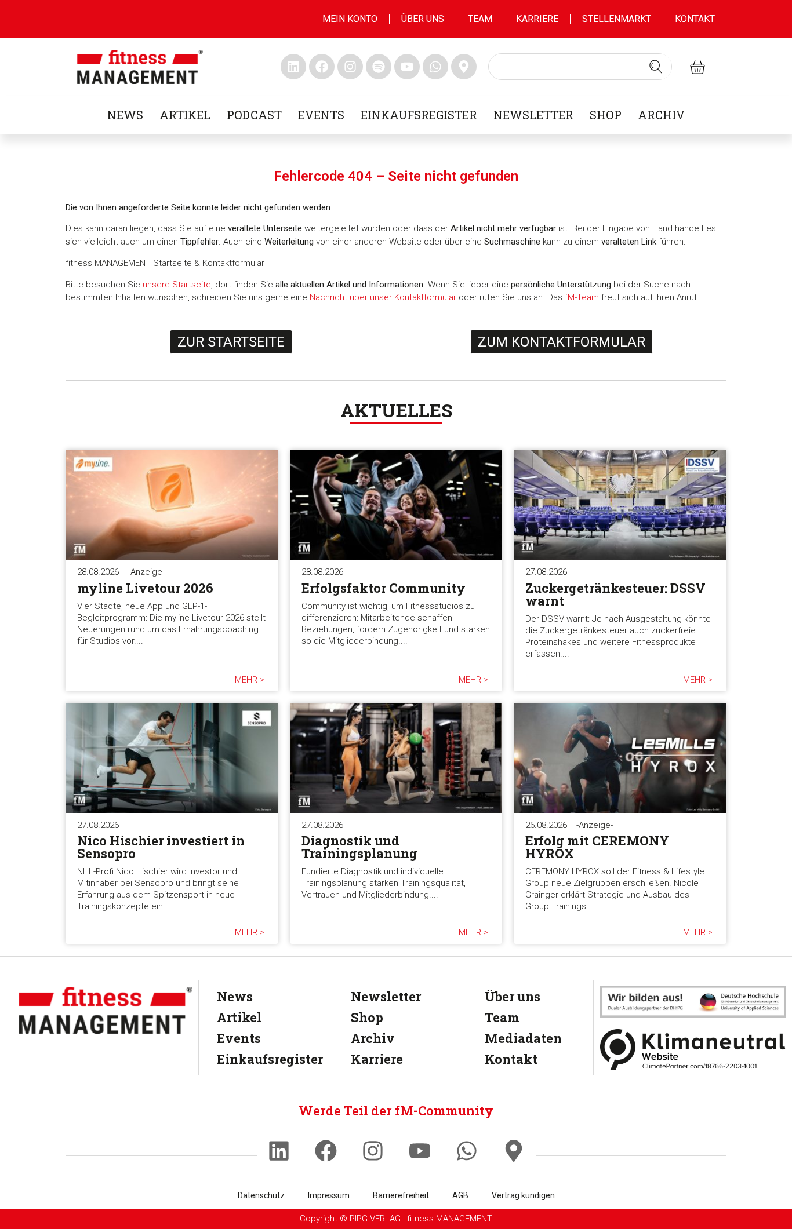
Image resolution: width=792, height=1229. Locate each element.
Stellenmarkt (616, 18)
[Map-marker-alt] (514, 1151)
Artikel (184, 114)
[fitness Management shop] (697, 66)
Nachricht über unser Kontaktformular (383, 297)
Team (480, 18)
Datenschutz (261, 1195)
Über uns (422, 18)
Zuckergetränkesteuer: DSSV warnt (615, 594)
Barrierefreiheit (401, 1195)
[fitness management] (140, 67)
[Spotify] (378, 66)
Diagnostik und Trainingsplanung (359, 847)
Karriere (537, 18)
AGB (460, 1195)
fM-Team (582, 297)
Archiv (661, 114)
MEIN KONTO (349, 18)
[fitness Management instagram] (350, 66)
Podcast (254, 114)
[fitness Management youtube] (407, 66)
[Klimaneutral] (693, 1049)
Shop (606, 114)
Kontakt (695, 18)
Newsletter (533, 114)
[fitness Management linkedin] (293, 66)
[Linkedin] (279, 1151)
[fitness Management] (105, 1010)
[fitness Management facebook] (322, 66)
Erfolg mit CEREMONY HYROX (597, 847)
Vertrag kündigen (523, 1195)
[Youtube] (420, 1151)
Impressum (329, 1195)
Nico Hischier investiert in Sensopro (161, 847)
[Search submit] (655, 66)
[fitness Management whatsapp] (435, 66)
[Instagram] (373, 1151)
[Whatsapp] (467, 1151)
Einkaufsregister (419, 114)
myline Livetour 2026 (145, 587)
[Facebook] (326, 1151)
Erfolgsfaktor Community (383, 587)
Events (321, 114)
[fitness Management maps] (464, 66)
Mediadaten (523, 1038)
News (125, 114)
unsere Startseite (177, 284)
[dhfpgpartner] (693, 1002)
